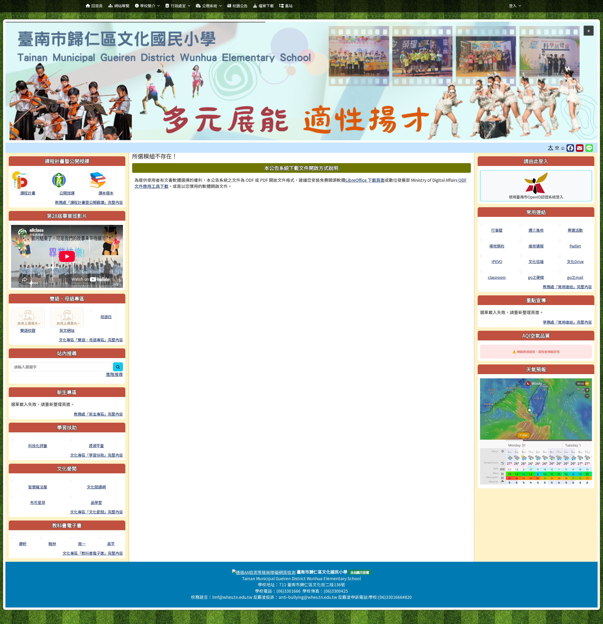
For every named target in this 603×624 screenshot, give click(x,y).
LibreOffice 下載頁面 (365, 180)
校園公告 (240, 5)
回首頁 (97, 5)
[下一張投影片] (586, 81)
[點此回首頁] (301, 81)
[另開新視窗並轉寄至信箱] (579, 148)
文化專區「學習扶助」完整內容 (96, 455)
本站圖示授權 (359, 572)
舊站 (289, 5)
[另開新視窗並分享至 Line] (589, 148)
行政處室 (178, 5)
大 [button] (550, 147)
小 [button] (563, 147)
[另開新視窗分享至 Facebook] (570, 148)
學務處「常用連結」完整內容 (567, 322)
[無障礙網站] (264, 572)
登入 (513, 5)
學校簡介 (147, 5)
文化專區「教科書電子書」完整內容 (93, 553)
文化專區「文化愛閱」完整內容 (96, 512)
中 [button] (557, 147)
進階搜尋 (114, 374)
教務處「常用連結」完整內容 (567, 286)
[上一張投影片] (16, 81)
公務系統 (209, 5)
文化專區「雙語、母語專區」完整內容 (91, 340)
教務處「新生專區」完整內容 (98, 414)
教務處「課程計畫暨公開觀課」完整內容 (89, 202)
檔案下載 (266, 5)
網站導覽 (121, 5)
